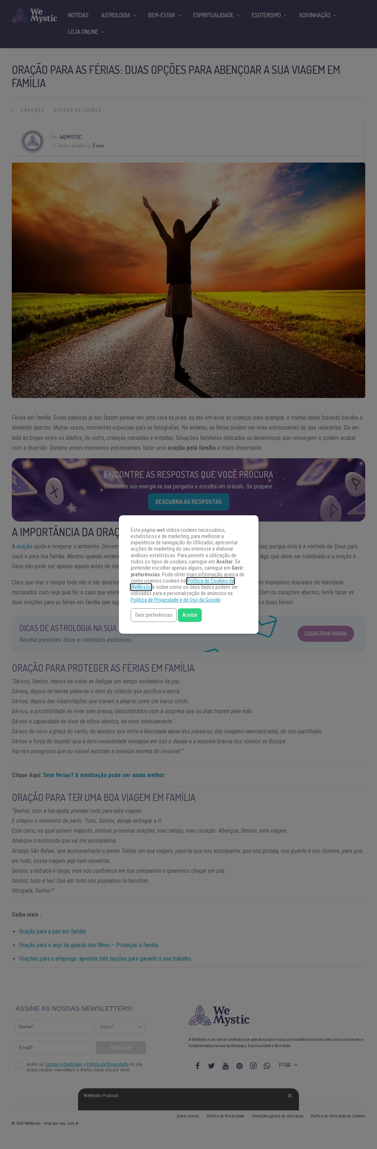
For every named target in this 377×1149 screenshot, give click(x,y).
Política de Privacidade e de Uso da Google (176, 600)
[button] (154, 615)
